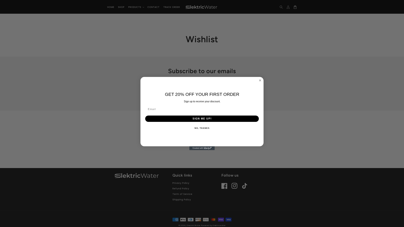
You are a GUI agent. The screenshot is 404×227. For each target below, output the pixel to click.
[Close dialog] (260, 80)
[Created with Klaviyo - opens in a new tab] (202, 148)
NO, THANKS (202, 128)
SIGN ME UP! (202, 118)
